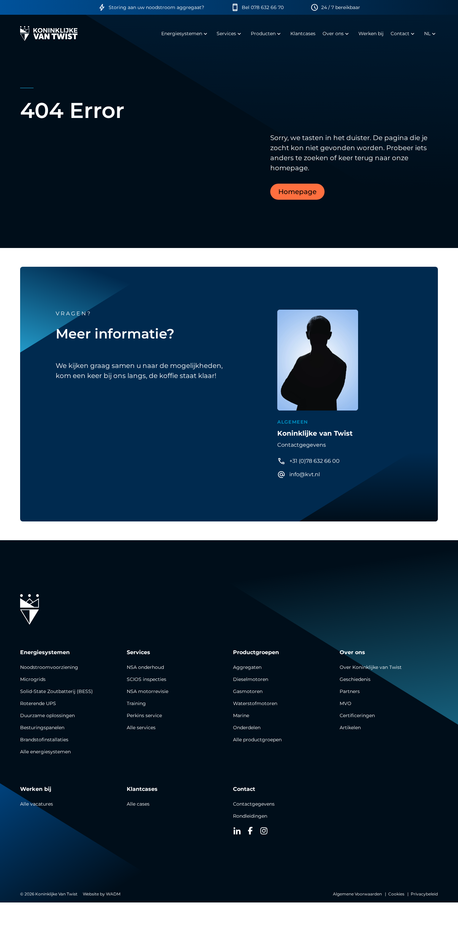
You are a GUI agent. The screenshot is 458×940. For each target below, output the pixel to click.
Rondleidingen (250, 816)
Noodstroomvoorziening (49, 667)
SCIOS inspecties (146, 679)
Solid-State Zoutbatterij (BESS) (56, 691)
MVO (345, 703)
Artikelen (350, 728)
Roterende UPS (38, 703)
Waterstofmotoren (255, 703)
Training (136, 703)
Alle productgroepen (257, 740)
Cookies (396, 893)
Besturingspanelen (42, 728)
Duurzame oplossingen (47, 715)
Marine (241, 715)
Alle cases (138, 804)
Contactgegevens (254, 804)
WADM (113, 893)
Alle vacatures (36, 804)
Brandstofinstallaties (44, 740)
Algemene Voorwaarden (357, 893)
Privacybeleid (424, 893)
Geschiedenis (355, 679)
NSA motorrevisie (147, 691)
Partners (350, 691)
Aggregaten (247, 667)
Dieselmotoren (250, 679)
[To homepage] (48, 33)
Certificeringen (357, 715)
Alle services (141, 728)
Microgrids (33, 679)
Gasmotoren (248, 691)
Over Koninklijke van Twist (371, 667)
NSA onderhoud (145, 667)
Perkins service (144, 715)
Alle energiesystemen (45, 752)
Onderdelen (247, 728)
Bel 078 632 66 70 (263, 7)
